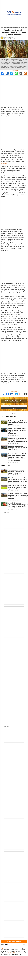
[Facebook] (2, 73)
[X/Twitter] (16, 394)
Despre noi (5, 944)
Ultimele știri (5, 465)
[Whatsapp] (16, 73)
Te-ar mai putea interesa (9, 416)
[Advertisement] (14, 5)
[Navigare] (2, 13)
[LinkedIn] (7, 73)
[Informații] (26, 13)
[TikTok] (25, 394)
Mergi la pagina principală (14, 941)
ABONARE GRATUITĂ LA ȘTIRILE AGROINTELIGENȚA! (14, 401)
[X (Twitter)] (11, 73)
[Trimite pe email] (21, 73)
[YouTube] (21, 394)
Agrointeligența (5, 948)
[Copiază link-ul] (25, 73)
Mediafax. (4, 163)
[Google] (2, 394)
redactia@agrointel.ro (11, 953)
